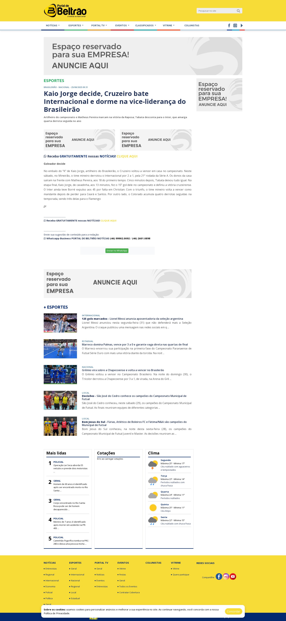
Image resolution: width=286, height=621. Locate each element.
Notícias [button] (52, 25)
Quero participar (181, 574)
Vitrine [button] (168, 25)
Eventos (100, 580)
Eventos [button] (121, 25)
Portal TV (101, 562)
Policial (49, 592)
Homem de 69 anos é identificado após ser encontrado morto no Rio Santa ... (70, 487)
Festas (122, 574)
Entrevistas (51, 568)
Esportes (75, 562)
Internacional (52, 580)
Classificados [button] (144, 25)
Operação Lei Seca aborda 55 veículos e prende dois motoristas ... (70, 468)
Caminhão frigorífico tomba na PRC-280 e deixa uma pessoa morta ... (71, 542)
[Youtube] (233, 576)
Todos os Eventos (128, 586)
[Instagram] (226, 576)
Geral (48, 604)
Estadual (75, 598)
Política (49, 598)
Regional (50, 574)
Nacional (75, 580)
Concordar (233, 611)
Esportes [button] (75, 25)
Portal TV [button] (98, 25)
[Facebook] (219, 576)
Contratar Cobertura (129, 592)
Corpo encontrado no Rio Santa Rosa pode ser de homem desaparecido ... (69, 506)
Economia (50, 586)
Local (73, 592)
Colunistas (191, 25)
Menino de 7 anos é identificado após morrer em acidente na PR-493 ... (69, 525)
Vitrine (122, 568)
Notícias (50, 562)
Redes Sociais (205, 563)
